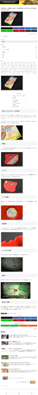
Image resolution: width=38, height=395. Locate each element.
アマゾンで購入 (14, 313)
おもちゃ (9, 313)
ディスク (14, 98)
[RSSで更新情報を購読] (28, 326)
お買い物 (3, 313)
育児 (6, 313)
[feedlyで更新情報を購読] (10, 326)
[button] (31, 31)
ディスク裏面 (15, 100)
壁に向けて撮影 (16, 106)
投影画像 (14, 101)
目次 (17, 93)
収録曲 (14, 97)
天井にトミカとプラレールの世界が (19, 95)
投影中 (14, 104)
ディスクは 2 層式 (16, 103)
